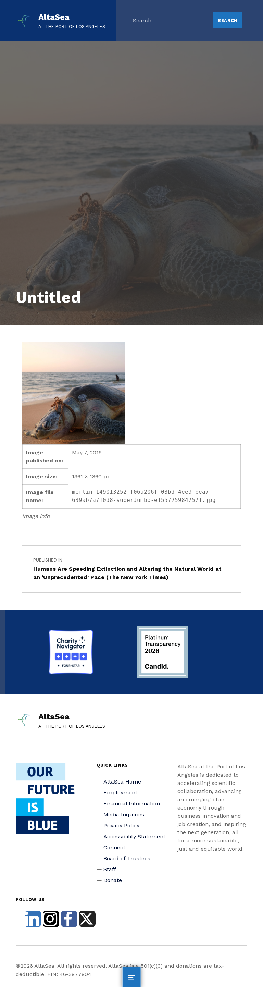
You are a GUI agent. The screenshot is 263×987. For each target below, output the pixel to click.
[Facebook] (69, 919)
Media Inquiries (123, 814)
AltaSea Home (122, 781)
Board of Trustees (126, 858)
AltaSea (54, 17)
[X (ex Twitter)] (87, 919)
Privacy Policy (121, 825)
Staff (109, 869)
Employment (120, 792)
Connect (114, 847)
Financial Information (131, 803)
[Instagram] (51, 919)
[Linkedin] (33, 919)
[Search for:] (169, 20)
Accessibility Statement (134, 836)
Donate (112, 880)
